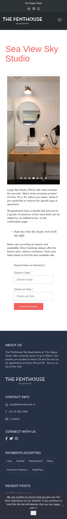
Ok (33, 513)
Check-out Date (23, 289)
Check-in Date (22, 272)
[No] (62, 506)
